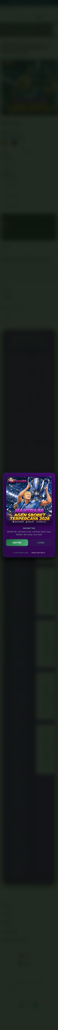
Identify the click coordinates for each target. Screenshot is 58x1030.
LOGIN (40, 542)
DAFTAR (17, 542)
